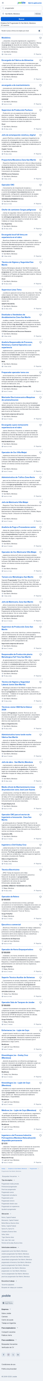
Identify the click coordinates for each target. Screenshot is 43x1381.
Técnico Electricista (10, 870)
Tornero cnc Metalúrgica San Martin (17, 577)
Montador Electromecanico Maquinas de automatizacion (18, 398)
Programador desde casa (9, 1203)
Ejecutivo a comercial (11, 925)
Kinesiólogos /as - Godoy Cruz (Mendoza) (15, 1056)
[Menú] (3, 3)
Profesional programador (9, 1186)
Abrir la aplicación (35, 3)
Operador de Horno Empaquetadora (17, 949)
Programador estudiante (9, 1195)
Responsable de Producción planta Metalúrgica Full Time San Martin (17, 655)
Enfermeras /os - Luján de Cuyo (15, 1030)
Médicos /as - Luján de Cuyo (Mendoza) (19, 1110)
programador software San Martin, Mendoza (16, 1257)
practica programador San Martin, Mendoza (15, 1265)
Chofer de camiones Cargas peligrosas (19, 210)
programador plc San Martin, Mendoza (14, 1268)
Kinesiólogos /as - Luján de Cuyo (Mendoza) (16, 1084)
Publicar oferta (7, 1335)
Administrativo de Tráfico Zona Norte (18, 477)
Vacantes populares (8, 1284)
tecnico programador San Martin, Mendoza (15, 1274)
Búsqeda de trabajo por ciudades (12, 1287)
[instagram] (8, 1355)
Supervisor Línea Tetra (12, 290)
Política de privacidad (9, 1369)
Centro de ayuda (7, 1320)
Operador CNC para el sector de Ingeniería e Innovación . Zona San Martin (17, 817)
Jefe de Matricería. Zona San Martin (17, 602)
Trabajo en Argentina (9, 1323)
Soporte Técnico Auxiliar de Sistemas (18, 977)
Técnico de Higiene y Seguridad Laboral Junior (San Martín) (16, 683)
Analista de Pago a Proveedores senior (19, 527)
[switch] (39, 31)
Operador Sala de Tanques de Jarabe (18, 1002)
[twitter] (13, 1355)
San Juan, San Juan (8, 1240)
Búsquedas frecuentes (9, 1176)
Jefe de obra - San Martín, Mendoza (17, 762)
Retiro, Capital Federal (9, 1217)
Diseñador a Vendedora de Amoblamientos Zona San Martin (16, 316)
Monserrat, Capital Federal (10, 1220)
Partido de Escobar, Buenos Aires (12, 1243)
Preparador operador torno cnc (15, 372)
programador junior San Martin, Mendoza (14, 1251)
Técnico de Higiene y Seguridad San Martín (18, 263)
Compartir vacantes (8, 1332)
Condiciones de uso (8, 1364)
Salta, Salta (5, 1234)
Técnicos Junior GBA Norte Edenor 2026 (17, 708)
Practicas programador (9, 1189)
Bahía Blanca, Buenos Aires (10, 1223)
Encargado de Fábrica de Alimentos (17, 60)
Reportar (38, 54)
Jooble (14, 1377)
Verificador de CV (8, 1347)
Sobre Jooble (6, 1313)
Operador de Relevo (10, 897)
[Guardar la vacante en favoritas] (40, 38)
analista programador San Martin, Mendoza (15, 1254)
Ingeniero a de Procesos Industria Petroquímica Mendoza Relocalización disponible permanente (19, 1138)
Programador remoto (8, 1201)
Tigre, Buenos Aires (8, 1237)
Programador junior (7, 1198)
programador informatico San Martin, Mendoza (16, 1262)
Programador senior (8, 1192)
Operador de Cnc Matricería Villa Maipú (19, 552)
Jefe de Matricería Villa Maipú (15, 502)
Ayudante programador (9, 1209)
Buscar (21, 19)
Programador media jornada (10, 1184)
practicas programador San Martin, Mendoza (16, 1276)
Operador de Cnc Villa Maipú (14, 452)
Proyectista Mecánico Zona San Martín (19, 160)
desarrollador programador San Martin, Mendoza (17, 1259)
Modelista (6, 38)
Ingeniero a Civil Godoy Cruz (14, 845)
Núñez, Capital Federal (9, 1226)
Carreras (5, 1317)
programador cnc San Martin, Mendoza (14, 1271)
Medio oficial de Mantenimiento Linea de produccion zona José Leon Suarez (18, 788)
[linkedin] (18, 1355)
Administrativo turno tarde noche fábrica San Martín (16, 735)
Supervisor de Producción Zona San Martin (17, 628)
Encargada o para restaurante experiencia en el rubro (15, 426)
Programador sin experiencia (10, 1206)
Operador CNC (8, 185)
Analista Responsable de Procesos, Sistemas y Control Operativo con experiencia (17, 345)
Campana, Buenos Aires (9, 1231)
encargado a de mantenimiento (16, 85)
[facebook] (4, 1355)
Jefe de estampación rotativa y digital (19, 135)
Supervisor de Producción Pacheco (17, 110)
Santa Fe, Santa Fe (8, 1229)
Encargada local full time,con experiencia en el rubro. (15, 236)
